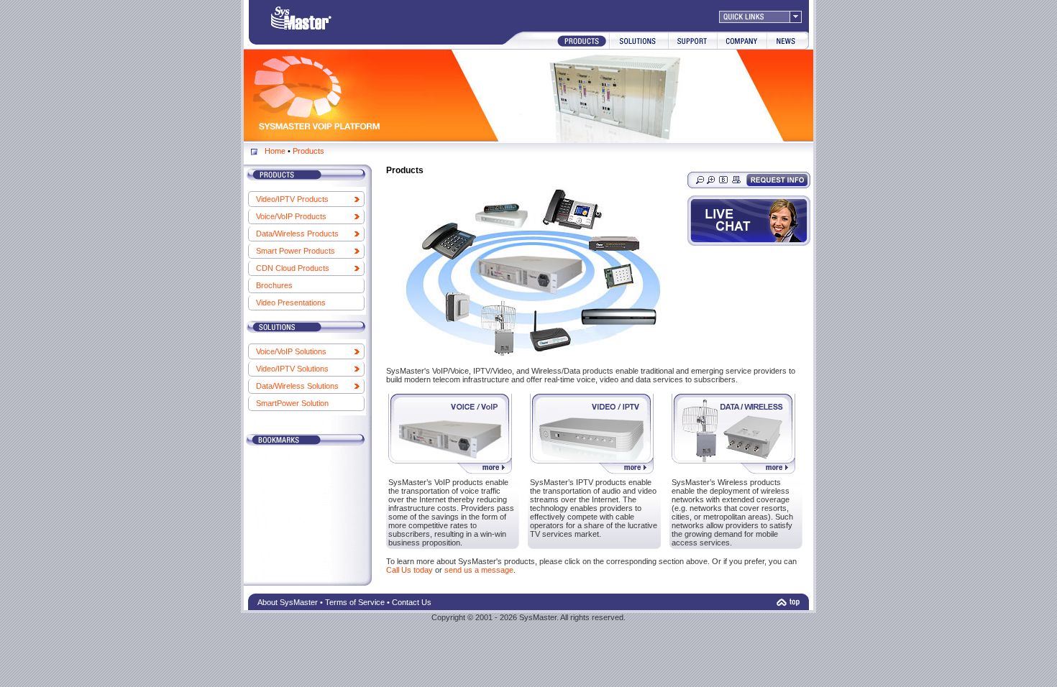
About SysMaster (287, 602)
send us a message (478, 570)
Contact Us (411, 602)
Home (275, 151)
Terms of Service (355, 602)
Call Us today (409, 570)
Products (308, 151)
